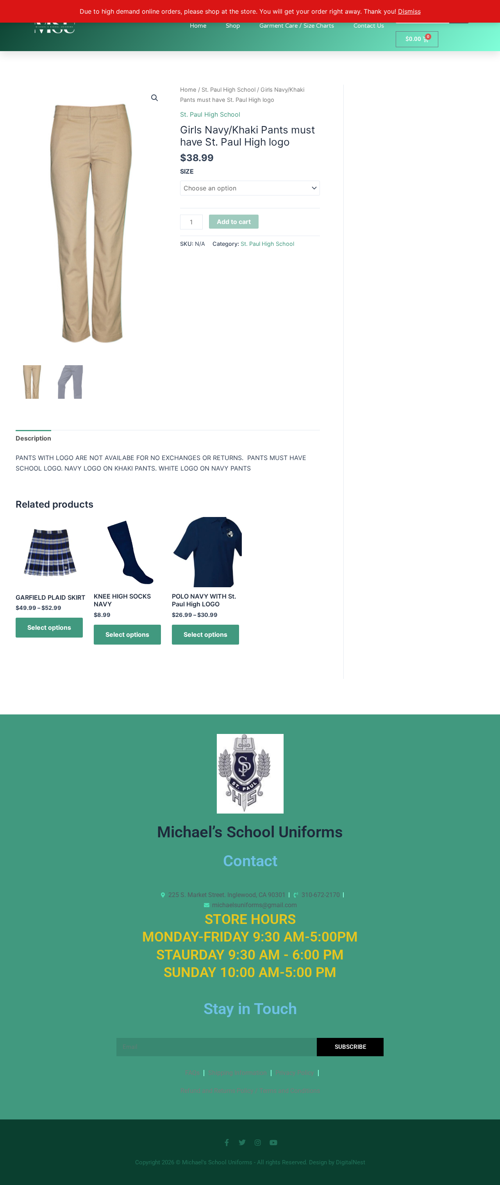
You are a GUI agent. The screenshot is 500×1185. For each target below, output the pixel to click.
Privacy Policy (294, 1073)
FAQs (192, 1073)
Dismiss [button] (409, 11)
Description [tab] (33, 438)
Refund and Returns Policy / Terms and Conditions (250, 1090)
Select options (49, 627)
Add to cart (234, 222)
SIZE (187, 171)
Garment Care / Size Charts (296, 25)
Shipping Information (237, 1073)
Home (198, 25)
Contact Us (369, 25)
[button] (155, 98)
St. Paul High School (228, 89)
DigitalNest (350, 1162)
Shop (233, 25)
